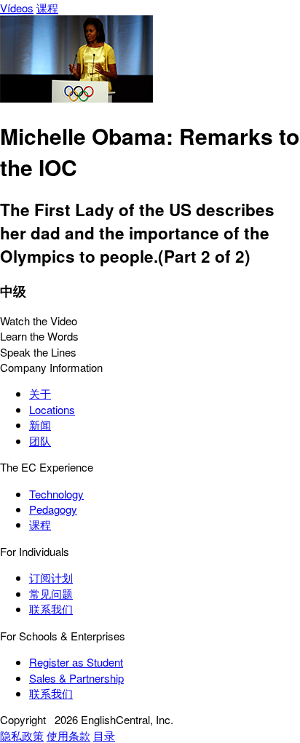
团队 (40, 440)
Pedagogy (53, 509)
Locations (52, 409)
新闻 (40, 424)
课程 (47, 7)
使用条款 (68, 735)
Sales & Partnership (76, 678)
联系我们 (51, 608)
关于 (40, 393)
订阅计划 (51, 577)
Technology (56, 493)
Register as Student (76, 662)
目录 (104, 735)
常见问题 (51, 593)
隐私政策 (22, 735)
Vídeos (16, 7)
